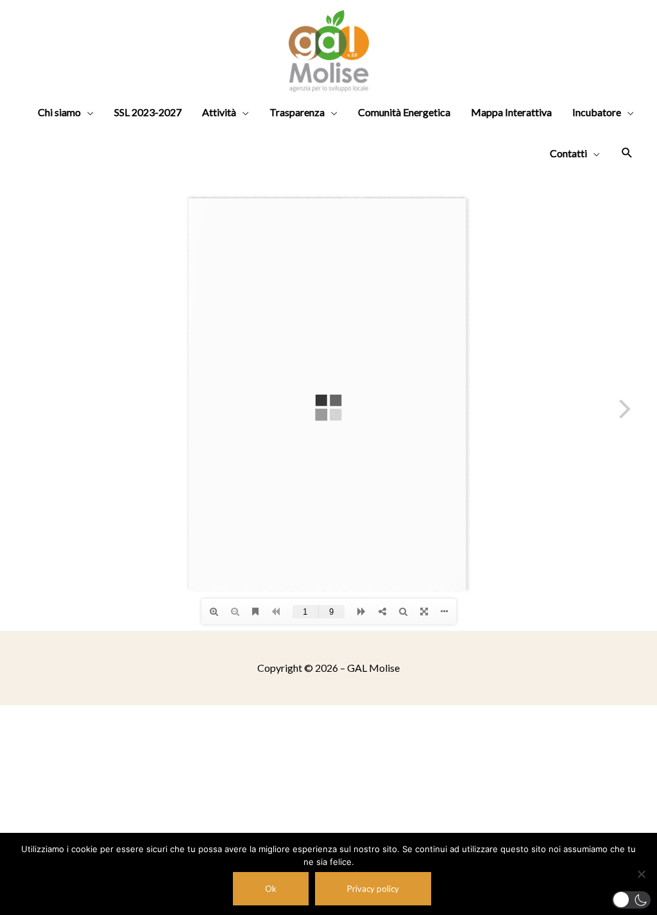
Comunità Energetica (404, 112)
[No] (641, 874)
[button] (631, 900)
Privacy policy (373, 889)
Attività (219, 112)
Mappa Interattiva (511, 112)
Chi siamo (59, 112)
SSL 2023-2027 (148, 112)
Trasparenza (297, 112)
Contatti (568, 153)
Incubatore (596, 112)
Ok (271, 889)
